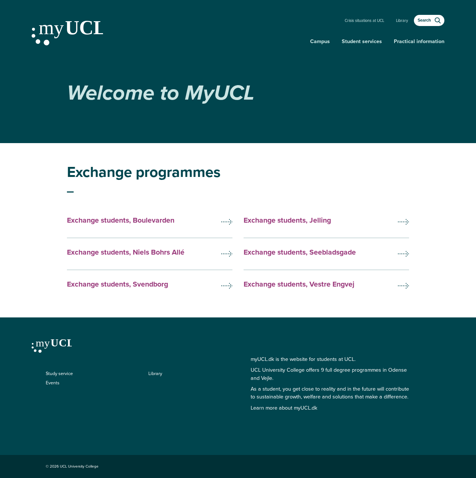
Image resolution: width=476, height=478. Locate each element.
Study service (59, 373)
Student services (362, 41)
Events (53, 383)
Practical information (419, 41)
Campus (320, 41)
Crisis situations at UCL (364, 20)
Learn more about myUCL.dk (284, 408)
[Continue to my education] (168, 30)
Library (402, 20)
